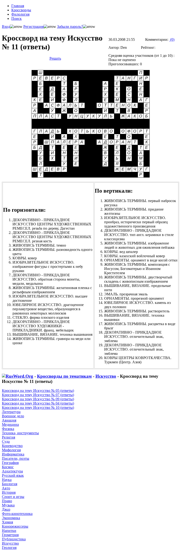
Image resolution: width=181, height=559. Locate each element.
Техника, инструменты (20, 433)
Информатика (13, 454)
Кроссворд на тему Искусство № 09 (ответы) (38, 399)
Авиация (9, 420)
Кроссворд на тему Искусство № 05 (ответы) (38, 391)
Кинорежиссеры (15, 526)
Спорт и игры (13, 497)
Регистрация (33, 27)
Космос (8, 467)
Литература (11, 412)
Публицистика (14, 539)
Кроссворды (21, 10)
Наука (7, 480)
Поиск (16, 19)
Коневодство (12, 446)
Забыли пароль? (70, 27)
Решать (55, 58)
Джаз (6, 509)
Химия (7, 522)
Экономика (11, 518)
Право (7, 501)
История (9, 492)
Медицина (10, 424)
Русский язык (13, 475)
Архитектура (12, 471)
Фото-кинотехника (17, 514)
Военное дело (13, 416)
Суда (6, 441)
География (10, 463)
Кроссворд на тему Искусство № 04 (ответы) (38, 403)
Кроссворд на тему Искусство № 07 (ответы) (38, 395)
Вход (6, 27)
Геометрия (10, 535)
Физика (8, 429)
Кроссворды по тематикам (64, 376)
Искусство (105, 376)
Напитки (9, 531)
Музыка (8, 505)
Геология (9, 548)
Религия (8, 437)
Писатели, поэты (15, 458)
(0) (171, 39)
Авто (6, 488)
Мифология (11, 450)
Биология (9, 484)
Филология (20, 14)
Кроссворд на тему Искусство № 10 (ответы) (38, 408)
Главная (17, 6)
